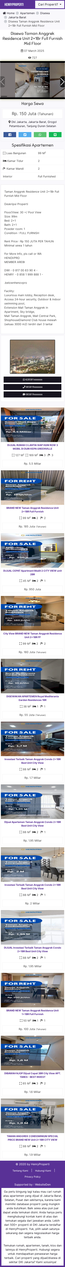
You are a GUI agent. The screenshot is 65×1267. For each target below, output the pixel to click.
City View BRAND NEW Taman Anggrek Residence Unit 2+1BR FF (32, 635)
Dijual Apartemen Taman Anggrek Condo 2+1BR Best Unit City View (32, 824)
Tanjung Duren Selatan (41, 126)
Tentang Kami (20, 1170)
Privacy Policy (33, 1176)
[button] (62, 81)
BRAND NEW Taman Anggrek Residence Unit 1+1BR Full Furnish (32, 1012)
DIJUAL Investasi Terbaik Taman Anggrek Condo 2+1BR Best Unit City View (32, 949)
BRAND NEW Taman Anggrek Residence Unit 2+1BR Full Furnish (32, 509)
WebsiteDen (43, 1184)
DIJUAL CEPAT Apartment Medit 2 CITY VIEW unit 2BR (32, 572)
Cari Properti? (48, 4)
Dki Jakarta (19, 122)
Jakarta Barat (37, 122)
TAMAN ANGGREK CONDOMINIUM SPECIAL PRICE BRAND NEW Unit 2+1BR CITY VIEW (32, 1138)
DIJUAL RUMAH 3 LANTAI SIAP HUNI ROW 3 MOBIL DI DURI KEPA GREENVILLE (32, 447)
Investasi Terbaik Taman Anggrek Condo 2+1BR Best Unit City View (33, 761)
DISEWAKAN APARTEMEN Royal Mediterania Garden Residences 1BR (32, 698)
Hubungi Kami (43, 1170)
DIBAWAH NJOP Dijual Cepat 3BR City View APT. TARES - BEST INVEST (32, 1075)
